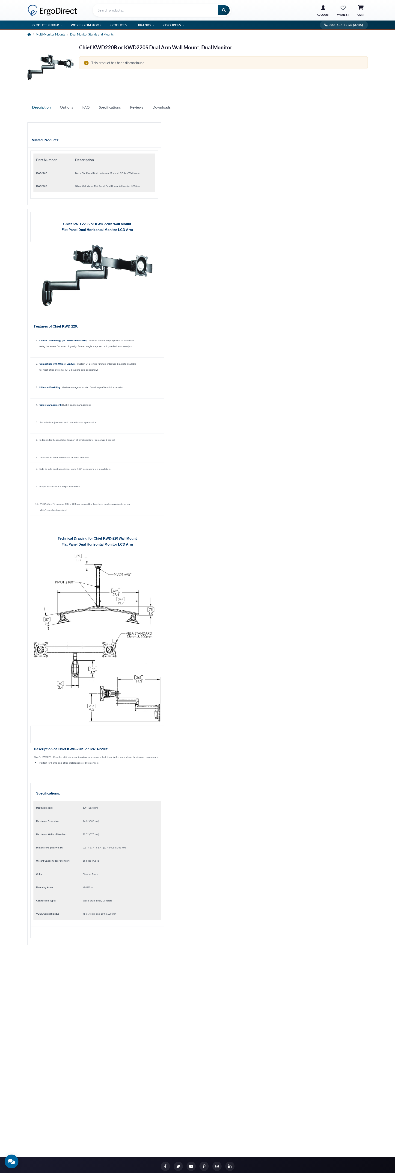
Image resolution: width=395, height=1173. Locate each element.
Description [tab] (41, 107)
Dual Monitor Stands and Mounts (92, 34)
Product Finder (45, 25)
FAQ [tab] (86, 107)
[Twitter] (178, 1166)
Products (118, 25)
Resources (172, 25)
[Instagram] (217, 1166)
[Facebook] (165, 1166)
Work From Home (86, 25)
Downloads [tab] (161, 107)
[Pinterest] (204, 1166)
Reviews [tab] (136, 107)
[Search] (224, 10)
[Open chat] (11, 1161)
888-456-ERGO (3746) (346, 25)
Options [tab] (66, 107)
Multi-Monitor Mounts (50, 34)
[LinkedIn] (230, 1166)
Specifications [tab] (110, 107)
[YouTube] (191, 1166)
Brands (144, 25)
